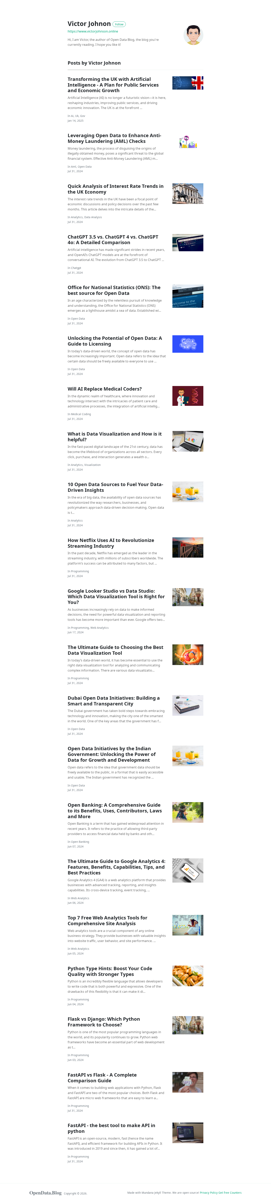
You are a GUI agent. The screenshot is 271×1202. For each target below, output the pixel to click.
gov (82, 116)
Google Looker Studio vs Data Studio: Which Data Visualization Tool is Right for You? (116, 597)
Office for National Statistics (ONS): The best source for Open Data (114, 290)
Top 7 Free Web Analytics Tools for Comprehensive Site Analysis (107, 920)
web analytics (99, 628)
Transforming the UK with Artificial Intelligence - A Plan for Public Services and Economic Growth (113, 85)
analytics (77, 217)
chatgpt (76, 268)
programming (80, 571)
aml (73, 166)
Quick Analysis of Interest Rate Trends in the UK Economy (116, 189)
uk (77, 116)
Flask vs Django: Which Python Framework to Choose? (104, 1022)
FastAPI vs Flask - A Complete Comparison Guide (102, 1077)
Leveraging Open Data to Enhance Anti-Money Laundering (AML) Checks (114, 138)
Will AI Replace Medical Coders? (105, 388)
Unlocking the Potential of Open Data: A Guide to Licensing (115, 341)
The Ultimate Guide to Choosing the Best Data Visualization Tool (115, 650)
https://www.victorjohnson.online (93, 31)
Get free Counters (230, 1192)
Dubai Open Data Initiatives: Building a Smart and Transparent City (114, 701)
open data (85, 166)
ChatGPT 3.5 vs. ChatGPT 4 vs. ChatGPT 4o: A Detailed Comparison (113, 239)
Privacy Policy (209, 1192)
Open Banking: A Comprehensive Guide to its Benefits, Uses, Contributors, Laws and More (115, 811)
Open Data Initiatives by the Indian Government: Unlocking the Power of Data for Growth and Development (112, 754)
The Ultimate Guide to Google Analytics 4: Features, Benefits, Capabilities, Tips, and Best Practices (116, 867)
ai (72, 116)
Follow (119, 24)
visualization (92, 465)
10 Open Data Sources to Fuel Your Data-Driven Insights (115, 487)
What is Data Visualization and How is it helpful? (115, 436)
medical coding (81, 414)
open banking (80, 842)
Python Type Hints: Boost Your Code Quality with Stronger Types (110, 971)
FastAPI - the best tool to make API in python (111, 1128)
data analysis (93, 217)
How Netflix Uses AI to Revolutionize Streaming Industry (111, 543)
